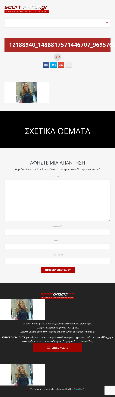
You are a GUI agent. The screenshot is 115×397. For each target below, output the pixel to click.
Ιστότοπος (57, 255)
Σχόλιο (57, 176)
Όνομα (57, 226)
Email (57, 240)
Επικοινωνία (60, 348)
